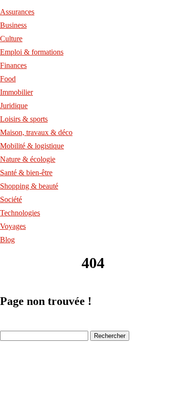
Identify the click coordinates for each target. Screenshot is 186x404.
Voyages (13, 226)
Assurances (17, 12)
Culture (11, 38)
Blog (7, 240)
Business (13, 25)
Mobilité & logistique (32, 146)
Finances (13, 65)
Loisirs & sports (24, 119)
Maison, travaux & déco (36, 132)
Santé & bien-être (26, 172)
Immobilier (16, 92)
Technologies (20, 213)
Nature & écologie (27, 159)
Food (8, 79)
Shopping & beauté (29, 186)
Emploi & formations (31, 52)
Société (11, 199)
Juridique (14, 105)
